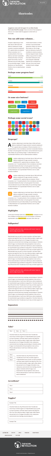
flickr (9, 126)
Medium (33, 102)
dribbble (16, 122)
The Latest (42, 2)
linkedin (27, 122)
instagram (37, 122)
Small (11, 102)
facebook (20, 122)
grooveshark (30, 122)
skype (13, 122)
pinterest (23, 122)
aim (9, 122)
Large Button (32, 106)
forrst (34, 122)
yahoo (16, 126)
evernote (13, 126)
